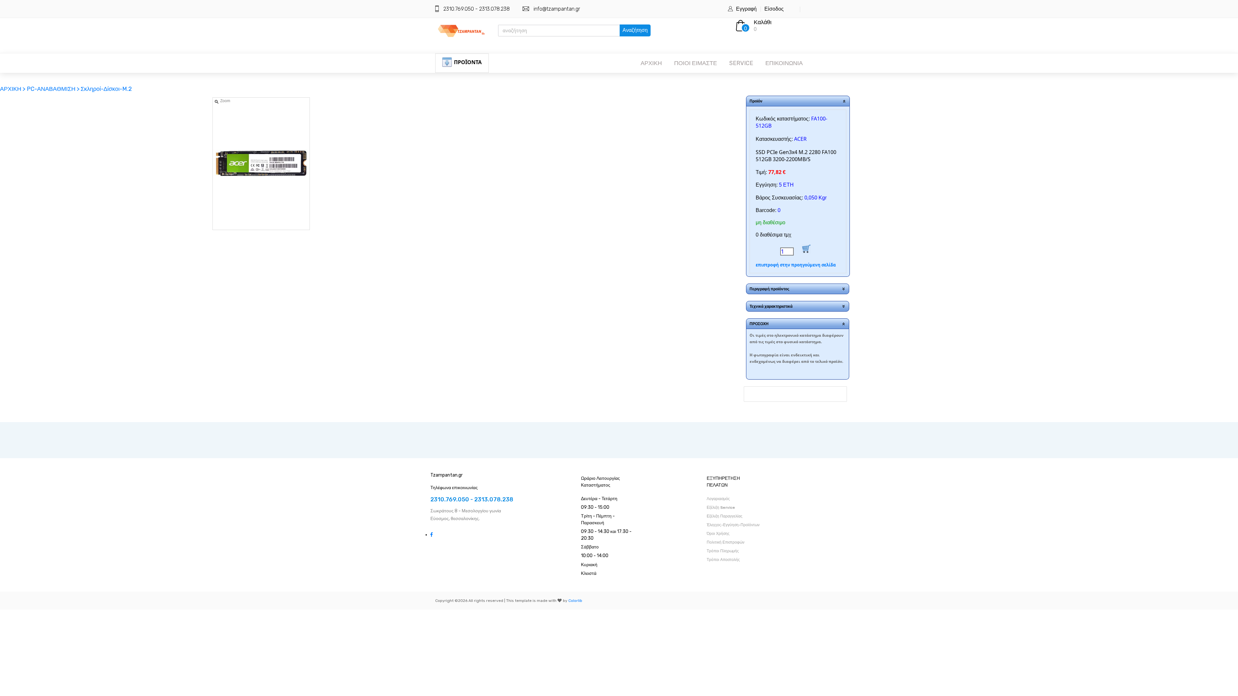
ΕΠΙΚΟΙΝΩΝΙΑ (784, 63)
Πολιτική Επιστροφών (725, 542)
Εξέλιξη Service (721, 507)
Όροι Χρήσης (718, 533)
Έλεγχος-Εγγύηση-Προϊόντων (733, 525)
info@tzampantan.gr (557, 9)
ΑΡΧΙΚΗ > (13, 88)
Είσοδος (774, 9)
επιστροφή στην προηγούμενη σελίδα (796, 265)
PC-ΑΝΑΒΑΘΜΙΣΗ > (53, 88)
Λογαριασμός (718, 499)
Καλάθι (762, 22)
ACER (800, 138)
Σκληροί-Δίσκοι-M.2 (106, 88)
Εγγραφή (746, 9)
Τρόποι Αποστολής (723, 559)
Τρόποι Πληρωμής (723, 551)
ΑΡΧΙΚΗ (651, 63)
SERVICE (741, 63)
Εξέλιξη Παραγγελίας (724, 516)
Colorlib (575, 600)
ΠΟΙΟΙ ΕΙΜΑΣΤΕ (695, 63)
